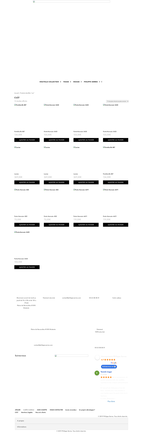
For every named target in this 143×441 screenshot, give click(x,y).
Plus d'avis (111, 401)
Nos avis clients (40, 412)
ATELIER (17, 410)
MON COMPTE (42, 410)
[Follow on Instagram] (33, 362)
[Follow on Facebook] (29, 362)
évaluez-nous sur (108, 366)
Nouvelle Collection (49, 82)
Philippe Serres (91, 82)
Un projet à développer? (87, 410)
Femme (66, 82)
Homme (76, 82)
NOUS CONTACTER (56, 410)
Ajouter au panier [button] (27, 140)
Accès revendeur (71, 410)
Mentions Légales (27, 412)
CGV (16, 412)
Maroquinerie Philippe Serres (113, 356)
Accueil (16, 93)
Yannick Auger (106, 372)
